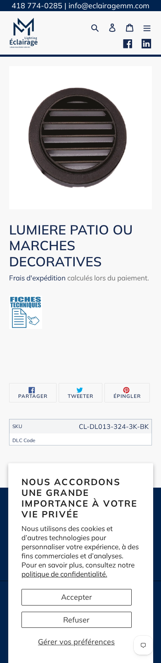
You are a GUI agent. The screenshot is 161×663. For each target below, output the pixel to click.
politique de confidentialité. (64, 574)
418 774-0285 (37, 5)
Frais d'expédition (37, 277)
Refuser (76, 620)
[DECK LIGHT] (25, 326)
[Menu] (147, 26)
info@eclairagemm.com (109, 5)
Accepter (76, 597)
